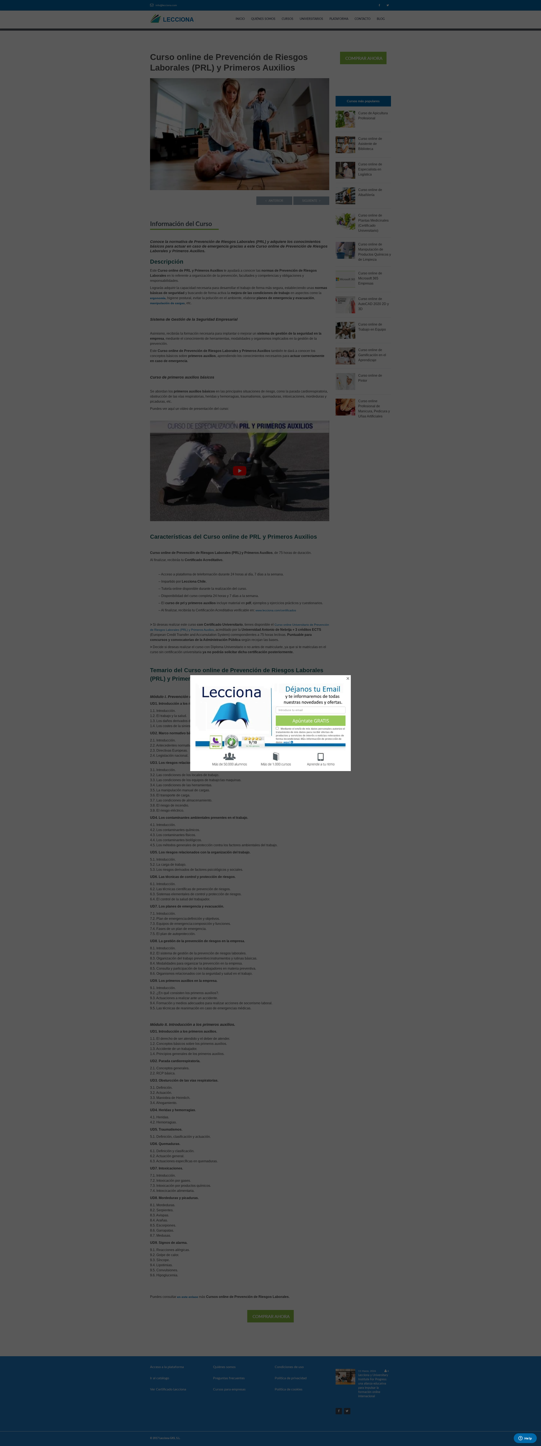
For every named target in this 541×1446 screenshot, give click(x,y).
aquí (287, 742)
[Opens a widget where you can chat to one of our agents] (525, 1438)
